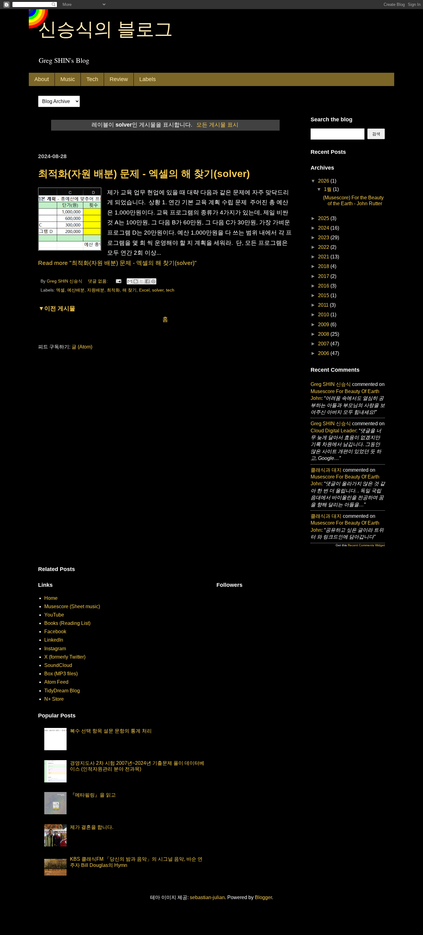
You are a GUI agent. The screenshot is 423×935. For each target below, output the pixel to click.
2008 (324, 334)
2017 (324, 276)
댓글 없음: (98, 281)
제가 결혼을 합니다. (91, 827)
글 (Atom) (82, 346)
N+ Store (54, 699)
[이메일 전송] (118, 281)
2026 (324, 181)
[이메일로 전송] (130, 281)
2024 (324, 228)
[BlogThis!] (136, 281)
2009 (324, 324)
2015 (324, 295)
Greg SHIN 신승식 (331, 384)
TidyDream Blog (62, 690)
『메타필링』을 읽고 (93, 795)
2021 (324, 256)
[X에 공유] (141, 281)
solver (158, 290)
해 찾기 (129, 290)
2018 (324, 266)
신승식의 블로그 (105, 28)
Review (119, 79)
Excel (144, 290)
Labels (147, 79)
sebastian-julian (207, 897)
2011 (324, 305)
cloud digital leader (333, 430)
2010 (324, 314)
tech (170, 290)
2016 (324, 285)
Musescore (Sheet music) (72, 606)
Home (51, 598)
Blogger (263, 897)
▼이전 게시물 (56, 308)
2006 (324, 353)
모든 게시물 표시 (217, 125)
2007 (324, 343)
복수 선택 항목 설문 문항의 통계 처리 (111, 731)
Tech (92, 79)
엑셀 (60, 290)
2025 (324, 218)
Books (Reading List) (67, 623)
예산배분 (76, 290)
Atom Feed (56, 682)
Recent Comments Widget (366, 545)
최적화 (113, 290)
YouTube (54, 614)
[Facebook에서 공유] (147, 281)
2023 (324, 237)
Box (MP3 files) (61, 673)
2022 (324, 247)
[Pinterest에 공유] (153, 281)
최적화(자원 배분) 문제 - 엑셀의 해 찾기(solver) (144, 173)
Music (67, 79)
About (41, 79)
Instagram (55, 648)
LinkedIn (53, 640)
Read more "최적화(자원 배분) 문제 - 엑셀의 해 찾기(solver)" (117, 263)
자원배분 (95, 290)
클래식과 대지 (326, 470)
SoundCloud (58, 665)
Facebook (55, 631)
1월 (328, 189)
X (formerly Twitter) (64, 657)
